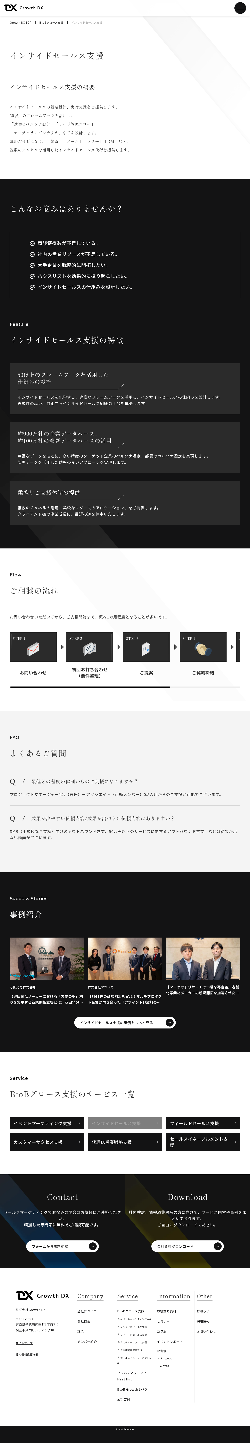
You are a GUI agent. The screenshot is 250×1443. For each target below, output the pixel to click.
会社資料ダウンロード (175, 1246)
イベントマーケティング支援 (42, 1123)
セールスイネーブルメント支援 (199, 1142)
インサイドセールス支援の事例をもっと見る (116, 1022)
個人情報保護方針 (27, 1354)
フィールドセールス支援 (194, 1123)
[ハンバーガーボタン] (240, 8)
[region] (125, 654)
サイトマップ (24, 1343)
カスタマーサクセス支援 (38, 1142)
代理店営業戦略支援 (112, 1142)
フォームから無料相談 (50, 1246)
